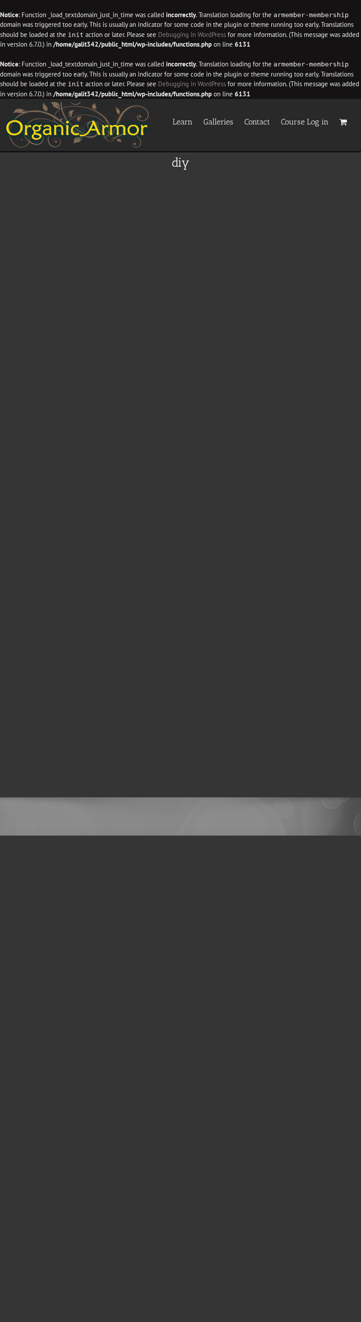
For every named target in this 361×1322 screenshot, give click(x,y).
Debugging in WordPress (192, 34)
